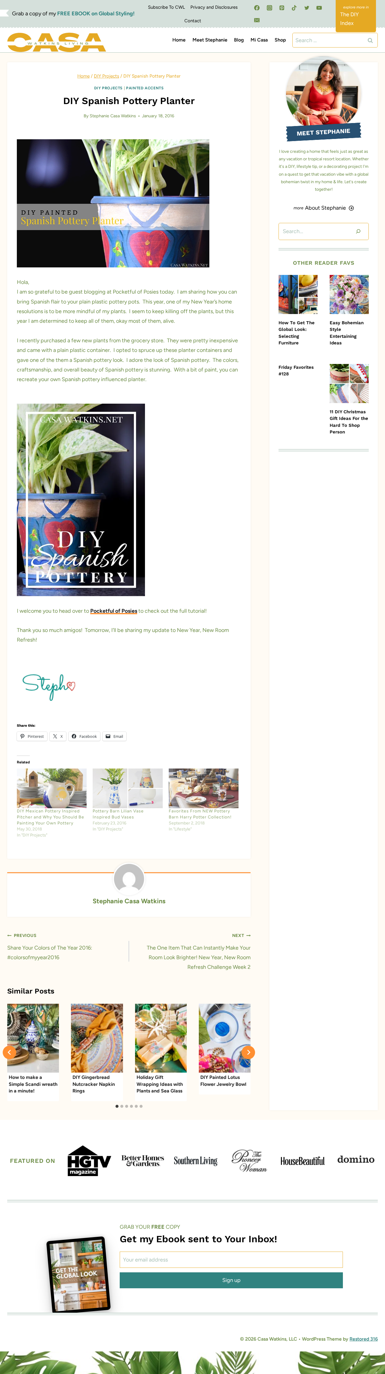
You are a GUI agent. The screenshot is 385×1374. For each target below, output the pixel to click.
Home (179, 40)
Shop (280, 40)
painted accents (145, 88)
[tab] (117, 1106)
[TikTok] (294, 7)
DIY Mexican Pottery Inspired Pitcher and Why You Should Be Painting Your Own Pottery (50, 817)
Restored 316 (364, 1339)
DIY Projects (108, 88)
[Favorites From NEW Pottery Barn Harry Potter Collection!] (204, 789)
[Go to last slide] (9, 1052)
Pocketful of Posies (113, 611)
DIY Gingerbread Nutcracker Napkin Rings (93, 1084)
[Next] (248, 1052)
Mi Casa (259, 40)
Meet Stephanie (209, 40)
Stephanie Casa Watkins (113, 116)
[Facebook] (256, 7)
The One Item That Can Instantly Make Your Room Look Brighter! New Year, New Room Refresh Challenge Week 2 (199, 951)
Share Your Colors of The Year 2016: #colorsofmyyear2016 (49, 947)
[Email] (256, 20)
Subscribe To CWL (166, 7)
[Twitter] (306, 7)
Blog (239, 40)
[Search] (358, 231)
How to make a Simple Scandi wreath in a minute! (33, 1084)
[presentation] (298, 294)
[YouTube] (319, 7)
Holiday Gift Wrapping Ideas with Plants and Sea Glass (160, 1084)
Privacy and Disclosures (214, 7)
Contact (192, 20)
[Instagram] (269, 7)
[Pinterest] (281, 7)
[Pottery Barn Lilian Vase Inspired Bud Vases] (127, 789)
